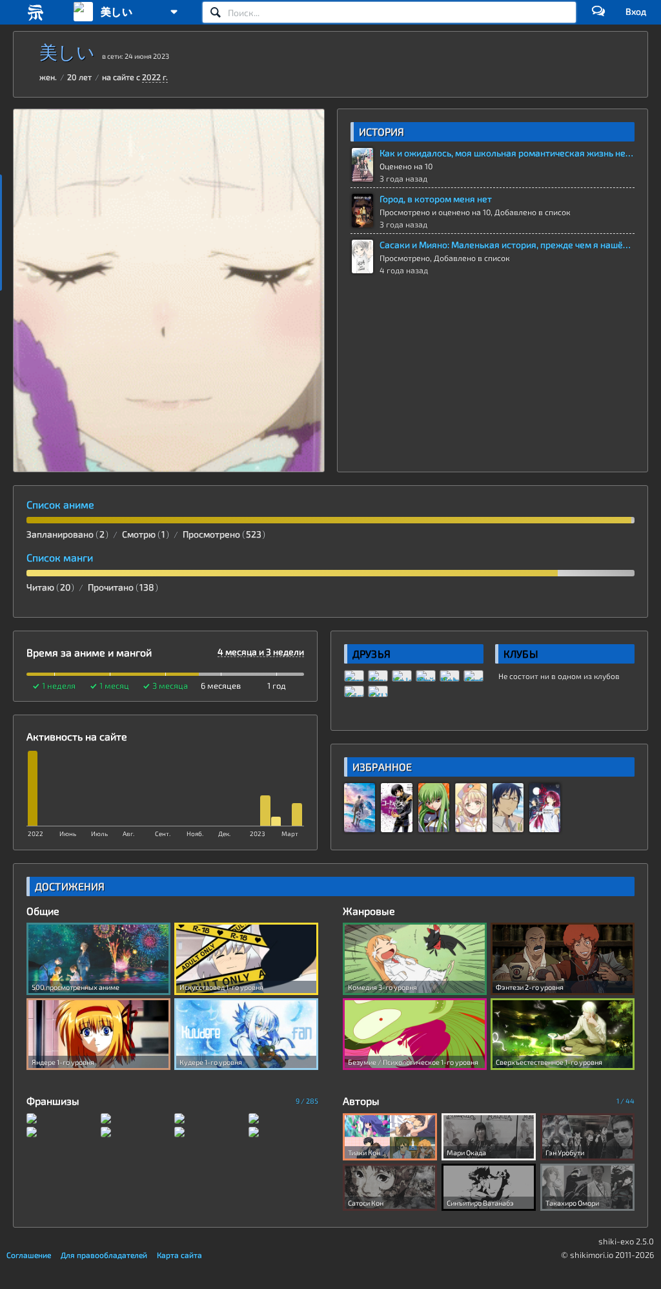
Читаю (48, 587)
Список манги (59, 557)
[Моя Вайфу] (426, 676)
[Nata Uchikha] (450, 676)
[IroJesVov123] (402, 676)
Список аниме (60, 504)
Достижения (70, 886)
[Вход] (636, 11)
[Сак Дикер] (354, 676)
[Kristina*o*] (354, 691)
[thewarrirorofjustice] (378, 676)
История (382, 131)
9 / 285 (307, 1100)
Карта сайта (179, 1254)
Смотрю (143, 534)
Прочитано (121, 587)
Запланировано (65, 534)
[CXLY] (378, 691)
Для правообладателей (104, 1254)
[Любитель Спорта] (473, 676)
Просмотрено (222, 534)
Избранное (382, 766)
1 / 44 (625, 1100)
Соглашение (28, 1254)
